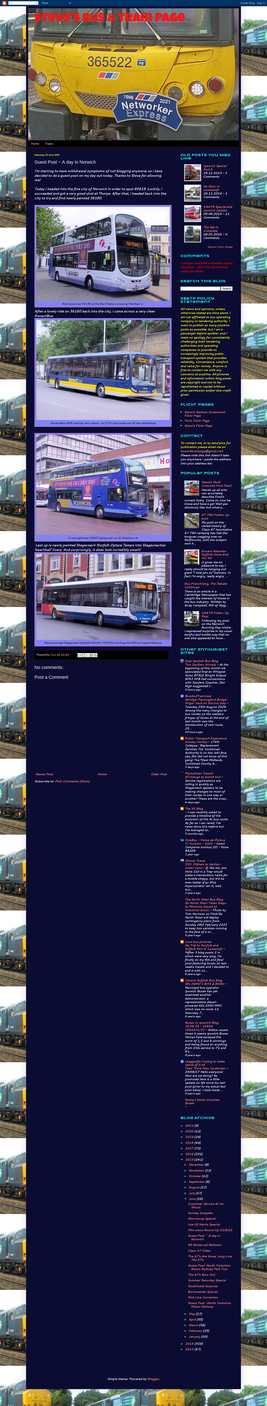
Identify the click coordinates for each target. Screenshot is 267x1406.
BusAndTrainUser (198, 696)
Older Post (159, 774)
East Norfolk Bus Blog (201, 661)
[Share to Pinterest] (95, 655)
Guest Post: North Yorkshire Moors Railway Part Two (209, 1267)
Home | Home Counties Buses (202, 1101)
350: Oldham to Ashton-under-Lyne (203, 866)
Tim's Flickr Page (196, 421)
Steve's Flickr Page (198, 426)
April (192, 1319)
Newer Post (44, 774)
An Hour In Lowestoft (211, 188)
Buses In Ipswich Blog (201, 1023)
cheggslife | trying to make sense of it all (204, 1063)
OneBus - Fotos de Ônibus (205, 840)
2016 (189, 1154)
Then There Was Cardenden (205, 1068)
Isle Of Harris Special (204, 1224)
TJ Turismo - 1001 (199, 843)
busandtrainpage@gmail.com (201, 451)
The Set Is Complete (210, 229)
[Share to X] (87, 655)
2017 (189, 1148)
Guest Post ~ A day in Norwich (204, 1237)
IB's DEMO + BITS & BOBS (204, 984)
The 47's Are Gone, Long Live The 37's (210, 1258)
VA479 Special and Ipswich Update (217, 208)
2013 (189, 1349)
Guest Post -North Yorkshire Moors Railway (209, 1305)
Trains (49, 143)
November (197, 1170)
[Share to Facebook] (91, 655)
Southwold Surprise (202, 1286)
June (192, 1199)
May (192, 1314)
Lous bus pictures (198, 942)
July (192, 1193)
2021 (189, 1126)
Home (35, 143)
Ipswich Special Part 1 (215, 168)
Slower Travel (195, 861)
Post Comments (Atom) (72, 781)
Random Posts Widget (220, 246)
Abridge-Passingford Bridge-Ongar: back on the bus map (206, 701)
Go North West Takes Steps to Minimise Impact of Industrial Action (205, 906)
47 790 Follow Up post (215, 517)
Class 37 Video (199, 1251)
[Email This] (79, 655)
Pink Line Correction (203, 1297)
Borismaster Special (202, 1292)
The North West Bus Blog (204, 899)
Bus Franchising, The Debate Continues (205, 585)
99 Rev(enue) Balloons (204, 1245)
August (194, 1187)
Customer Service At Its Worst (205, 1205)
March (194, 1325)
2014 (189, 1344)
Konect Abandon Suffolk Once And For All (214, 554)
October (195, 1176)
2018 (189, 1143)
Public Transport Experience (206, 738)
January (195, 1337)
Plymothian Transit (199, 773)
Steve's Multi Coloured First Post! (216, 484)
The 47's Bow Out (201, 1275)
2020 (189, 1131)
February (196, 1331)
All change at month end (203, 777)
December (196, 1165)
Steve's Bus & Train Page (109, 19)
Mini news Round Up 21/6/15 (210, 1230)
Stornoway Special (201, 1219)
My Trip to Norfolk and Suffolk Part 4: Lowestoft (204, 947)
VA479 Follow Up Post (215, 614)
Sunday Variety (196, 742)
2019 (189, 1137)
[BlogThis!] (83, 655)
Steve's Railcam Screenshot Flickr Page (204, 414)
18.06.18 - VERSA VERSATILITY (199, 1028)
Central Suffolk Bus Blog (203, 980)
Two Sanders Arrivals (201, 664)
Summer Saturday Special (207, 1280)
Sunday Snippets (200, 1213)
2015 (189, 1160)
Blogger (153, 1379)
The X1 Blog (194, 808)
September (197, 1182)
